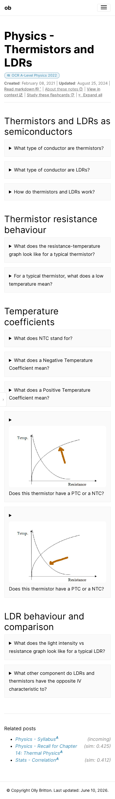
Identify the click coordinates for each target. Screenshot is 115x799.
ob (7, 7)
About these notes (62, 89)
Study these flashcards (49, 94)
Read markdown (19, 89)
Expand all (92, 94)
